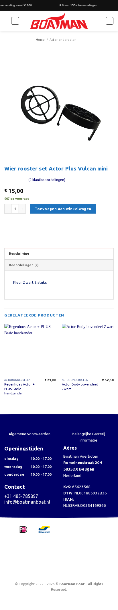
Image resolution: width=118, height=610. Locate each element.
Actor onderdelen (63, 39)
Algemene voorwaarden (29, 433)
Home (40, 39)
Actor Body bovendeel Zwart (80, 386)
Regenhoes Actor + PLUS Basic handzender (19, 388)
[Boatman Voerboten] (59, 21)
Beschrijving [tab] (19, 253)
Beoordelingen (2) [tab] (24, 265)
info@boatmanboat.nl (27, 502)
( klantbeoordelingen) (46, 180)
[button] (15, 21)
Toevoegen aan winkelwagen (63, 209)
